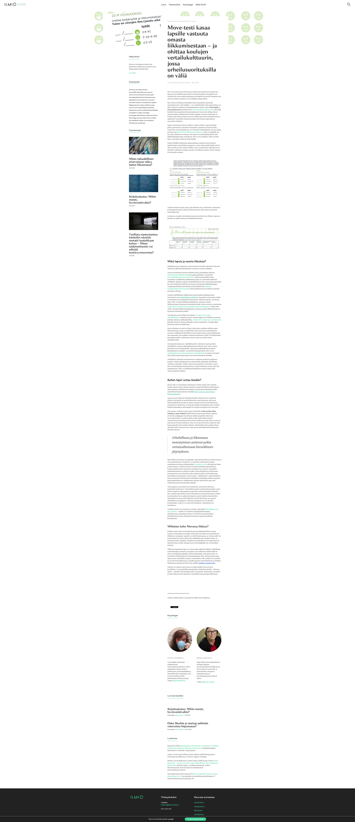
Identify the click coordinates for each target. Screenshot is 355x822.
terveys (139, 118)
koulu (152, 100)
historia (132, 95)
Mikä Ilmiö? (201, 4)
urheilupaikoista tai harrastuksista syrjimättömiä (185, 353)
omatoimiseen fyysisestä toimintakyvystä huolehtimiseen (188, 307)
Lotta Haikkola (172, 83)
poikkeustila (146, 110)
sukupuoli (149, 115)
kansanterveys (150, 97)
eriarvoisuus (147, 92)
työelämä (135, 120)
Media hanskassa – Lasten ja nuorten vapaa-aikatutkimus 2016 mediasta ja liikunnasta (192, 763)
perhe (140, 110)
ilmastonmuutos (145, 95)
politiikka (154, 110)
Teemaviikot (174, 4)
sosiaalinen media (135, 113)
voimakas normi (201, 464)
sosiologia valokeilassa (137, 115)
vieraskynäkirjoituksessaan (203, 110)
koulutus (132, 103)
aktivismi (132, 90)
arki (137, 90)
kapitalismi (133, 100)
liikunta (187, 21)
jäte (152, 95)
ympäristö (141, 123)
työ (130, 120)
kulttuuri (139, 103)
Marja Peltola (185, 83)
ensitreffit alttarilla (136, 92)
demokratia (143, 90)
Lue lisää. (132, 73)
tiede (145, 118)
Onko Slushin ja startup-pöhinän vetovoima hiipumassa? (187, 725)
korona (147, 100)
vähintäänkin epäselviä (189, 297)
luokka (141, 105)
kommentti (141, 100)
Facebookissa (199, 803)
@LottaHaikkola (179, 681)
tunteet (153, 118)
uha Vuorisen (200, 392)
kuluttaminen (147, 103)
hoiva (137, 95)
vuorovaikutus (149, 120)
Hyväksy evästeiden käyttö (195, 819)
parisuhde (150, 108)
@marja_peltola (209, 682)
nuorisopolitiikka (140, 108)
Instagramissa (199, 807)
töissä (141, 120)
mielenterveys (149, 105)
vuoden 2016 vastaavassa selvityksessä (206, 320)
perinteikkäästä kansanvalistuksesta (181, 277)
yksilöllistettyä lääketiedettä (178, 275)
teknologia (132, 118)
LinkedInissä (199, 815)
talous (155, 115)
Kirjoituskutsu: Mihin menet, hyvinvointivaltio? (185, 710)
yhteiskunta (133, 123)
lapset (154, 103)
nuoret (131, 108)
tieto (148, 118)
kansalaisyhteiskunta (136, 97)
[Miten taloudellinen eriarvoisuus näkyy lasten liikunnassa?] (143, 154)
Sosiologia (188, 4)
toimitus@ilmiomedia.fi (170, 805)
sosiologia (145, 113)
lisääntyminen (134, 105)
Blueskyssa (198, 811)
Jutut (163, 4)
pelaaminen (133, 110)
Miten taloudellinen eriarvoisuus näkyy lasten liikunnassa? (141, 162)
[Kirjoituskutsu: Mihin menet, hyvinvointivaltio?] (143, 192)
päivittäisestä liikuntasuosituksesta (189, 132)
